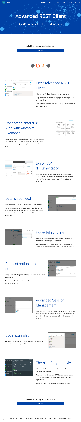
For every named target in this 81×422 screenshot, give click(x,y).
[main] (40, 16)
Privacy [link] (56, 2)
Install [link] (50, 2)
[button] (79, 2)
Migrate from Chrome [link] (68, 2)
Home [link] (43, 2)
